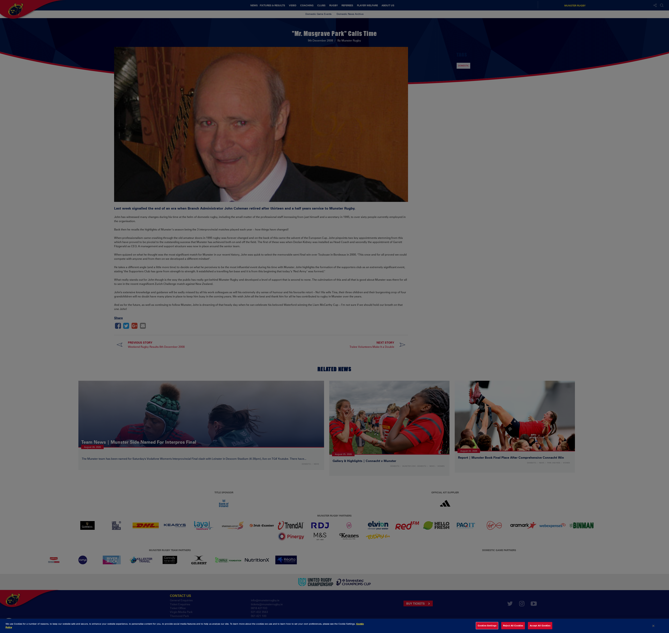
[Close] (653, 625)
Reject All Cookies (513, 625)
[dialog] (334, 626)
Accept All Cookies (540, 625)
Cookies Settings (487, 625)
